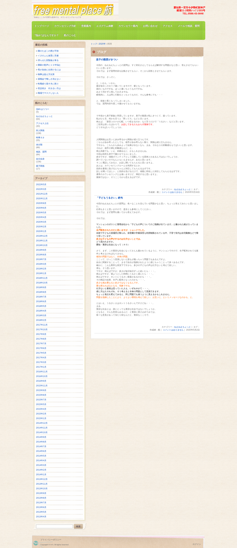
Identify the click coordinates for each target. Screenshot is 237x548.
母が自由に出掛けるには (49, 69)
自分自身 (40, 159)
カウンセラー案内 (128, 25)
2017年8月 (41, 339)
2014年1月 (41, 474)
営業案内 (86, 25)
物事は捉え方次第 (46, 74)
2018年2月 (41, 320)
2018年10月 (42, 283)
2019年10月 (42, 245)
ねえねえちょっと (182, 189)
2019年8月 (41, 254)
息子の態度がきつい (107, 59)
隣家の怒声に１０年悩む (49, 65)
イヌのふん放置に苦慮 (48, 55)
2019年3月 (41, 264)
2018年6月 (41, 301)
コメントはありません (172, 192)
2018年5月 (41, 306)
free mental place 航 (73, 9)
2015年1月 (41, 418)
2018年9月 (41, 287)
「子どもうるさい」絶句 (109, 197)
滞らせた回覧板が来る (48, 60)
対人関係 (40, 130)
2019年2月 (41, 269)
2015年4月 (41, 409)
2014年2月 (41, 470)
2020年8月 (41, 203)
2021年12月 (42, 194)
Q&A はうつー (42, 109)
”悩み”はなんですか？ (46, 35)
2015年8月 (41, 395)
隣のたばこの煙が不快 (48, 51)
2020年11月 (42, 198)
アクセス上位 (42, 123)
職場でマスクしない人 (48, 93)
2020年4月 (41, 217)
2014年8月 (41, 442)
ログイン (197, 544)
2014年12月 (42, 423)
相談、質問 (41, 152)
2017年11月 (42, 325)
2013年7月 (41, 502)
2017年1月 (41, 367)
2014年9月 (41, 437)
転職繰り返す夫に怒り (48, 83)
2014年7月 (41, 446)
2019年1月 (41, 273)
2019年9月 (41, 250)
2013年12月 (42, 479)
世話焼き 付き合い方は (49, 88)
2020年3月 (41, 222)
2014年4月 (41, 460)
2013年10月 (42, 488)
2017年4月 (41, 357)
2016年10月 (42, 376)
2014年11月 (42, 428)
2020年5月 (41, 212)
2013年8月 (41, 498)
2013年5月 (41, 512)
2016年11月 (42, 371)
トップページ (41, 25)
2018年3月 (41, 315)
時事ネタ (40, 137)
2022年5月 (41, 184)
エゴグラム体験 (104, 25)
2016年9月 (41, 381)
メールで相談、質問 (189, 25)
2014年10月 (42, 432)
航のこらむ (70, 35)
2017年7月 (41, 343)
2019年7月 (41, 259)
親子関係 (40, 166)
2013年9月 (41, 493)
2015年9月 (41, 390)
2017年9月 (41, 334)
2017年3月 (41, 362)
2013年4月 (41, 516)
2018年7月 (41, 297)
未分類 (39, 144)
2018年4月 (41, 311)
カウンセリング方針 (65, 25)
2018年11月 (42, 278)
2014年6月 (41, 451)
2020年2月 (41, 226)
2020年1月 (41, 231)
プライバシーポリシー (50, 539)
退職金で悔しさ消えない (49, 79)
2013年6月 (41, 507)
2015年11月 (42, 385)
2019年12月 (42, 236)
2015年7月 (41, 399)
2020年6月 (41, 208)
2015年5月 (41, 404)
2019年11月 (42, 240)
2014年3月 (41, 465)
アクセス (167, 25)
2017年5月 (41, 353)
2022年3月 (41, 189)
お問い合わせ (150, 25)
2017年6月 (41, 348)
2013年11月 (42, 484)
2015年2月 (41, 414)
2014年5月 (41, 456)
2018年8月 (41, 292)
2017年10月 (42, 329)
